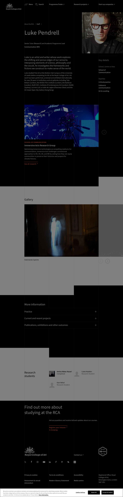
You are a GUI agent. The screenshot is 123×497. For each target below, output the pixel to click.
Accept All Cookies (108, 492)
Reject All (94, 492)
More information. (44, 495)
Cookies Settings (80, 492)
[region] (61, 492)
